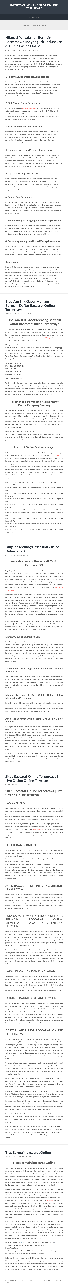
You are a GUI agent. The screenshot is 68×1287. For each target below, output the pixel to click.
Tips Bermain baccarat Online (28, 1152)
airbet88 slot (58, 455)
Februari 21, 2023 (11, 784)
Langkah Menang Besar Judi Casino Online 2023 (32, 549)
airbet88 (50, 1200)
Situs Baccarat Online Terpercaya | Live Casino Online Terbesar (31, 778)
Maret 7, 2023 (10, 555)
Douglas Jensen (25, 50)
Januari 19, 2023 (11, 1156)
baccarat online (37, 829)
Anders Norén (53, 1280)
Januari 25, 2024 (11, 50)
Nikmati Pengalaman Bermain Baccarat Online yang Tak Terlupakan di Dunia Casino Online (33, 41)
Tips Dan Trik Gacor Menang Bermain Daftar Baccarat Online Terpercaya (30, 305)
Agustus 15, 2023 (11, 313)
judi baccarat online (29, 108)
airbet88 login (46, 338)
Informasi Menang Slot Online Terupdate (34, 7)
